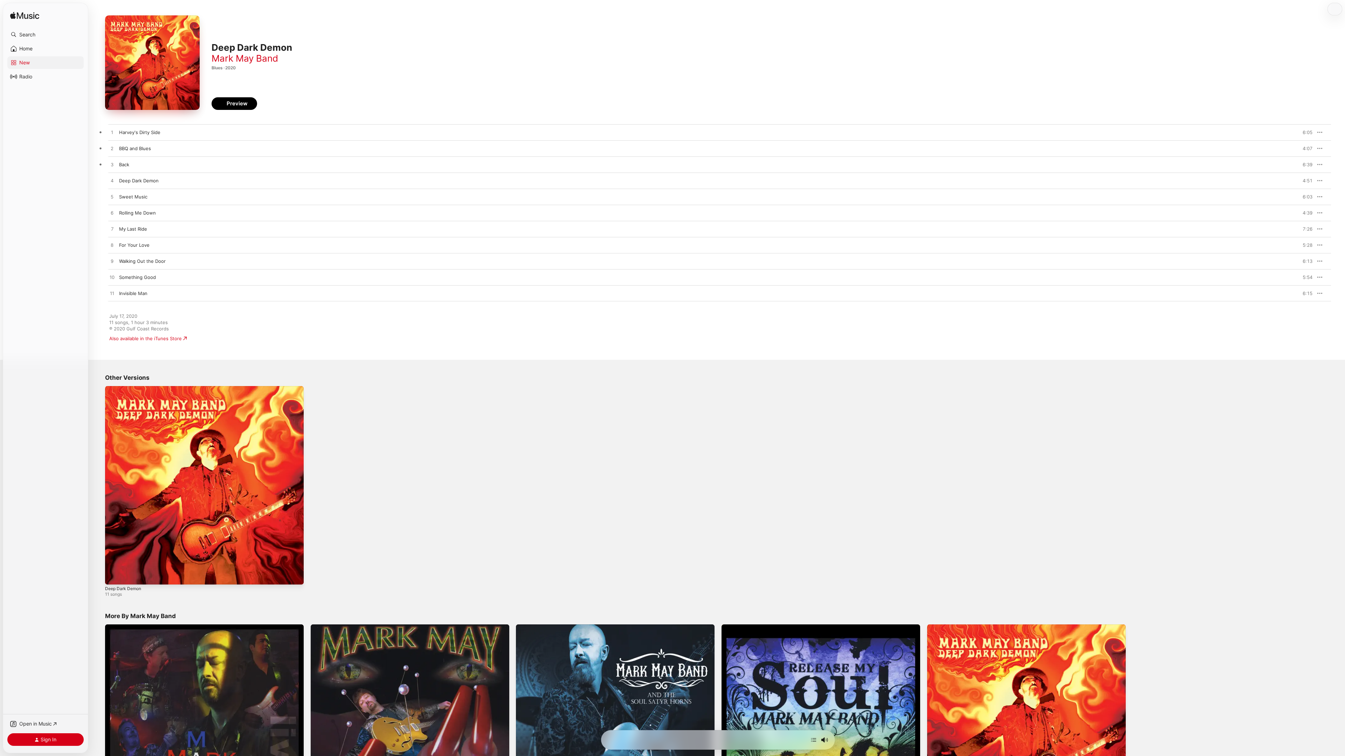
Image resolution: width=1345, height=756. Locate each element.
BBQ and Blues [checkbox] (135, 148)
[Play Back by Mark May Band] (112, 165)
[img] (24, 16)
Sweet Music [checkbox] (133, 197)
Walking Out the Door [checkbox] (142, 261)
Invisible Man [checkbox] (133, 293)
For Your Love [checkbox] (134, 245)
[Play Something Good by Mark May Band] (112, 277)
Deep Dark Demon (125, 389)
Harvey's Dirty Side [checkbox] (139, 132)
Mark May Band (245, 58)
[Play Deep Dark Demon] (114, 575)
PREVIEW (1304, 132)
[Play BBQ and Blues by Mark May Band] (112, 149)
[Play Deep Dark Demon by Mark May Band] (112, 181)
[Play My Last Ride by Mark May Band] (112, 229)
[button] (45, 35)
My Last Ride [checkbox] (133, 229)
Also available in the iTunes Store (145, 338)
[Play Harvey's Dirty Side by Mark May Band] (112, 133)
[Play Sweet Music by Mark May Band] (112, 197)
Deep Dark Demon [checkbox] (139, 180)
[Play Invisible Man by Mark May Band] (112, 293)
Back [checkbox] (124, 164)
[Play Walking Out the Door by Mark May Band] (112, 261)
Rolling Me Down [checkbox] (137, 213)
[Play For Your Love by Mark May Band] (112, 245)
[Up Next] (813, 740)
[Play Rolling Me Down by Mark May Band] (112, 213)
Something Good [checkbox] (137, 277)
